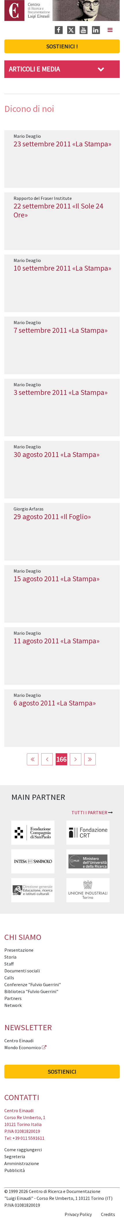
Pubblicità (14, 1170)
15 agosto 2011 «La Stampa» (56, 578)
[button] (100, 68)
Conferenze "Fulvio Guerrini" (32, 984)
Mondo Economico (22, 1047)
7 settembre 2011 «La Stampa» (61, 330)
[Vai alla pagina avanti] (75, 759)
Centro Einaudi (18, 1040)
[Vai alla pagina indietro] (47, 759)
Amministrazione (21, 1163)
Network (13, 1005)
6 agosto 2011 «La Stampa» (55, 702)
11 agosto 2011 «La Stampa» (56, 640)
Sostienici (62, 1071)
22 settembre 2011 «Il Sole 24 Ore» (58, 210)
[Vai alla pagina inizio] (32, 759)
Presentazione (18, 950)
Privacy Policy (78, 1214)
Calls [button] (9, 977)
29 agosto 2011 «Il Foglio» (52, 516)
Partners (13, 998)
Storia (10, 957)
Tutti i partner (89, 812)
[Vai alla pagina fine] (90, 759)
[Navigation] (110, 30)
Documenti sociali (22, 971)
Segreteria (14, 1156)
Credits (108, 1214)
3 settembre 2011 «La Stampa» (61, 392)
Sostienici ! (62, 46)
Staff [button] (9, 964)
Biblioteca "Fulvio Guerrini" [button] (31, 991)
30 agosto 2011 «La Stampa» (56, 454)
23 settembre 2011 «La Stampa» (62, 143)
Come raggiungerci (23, 1149)
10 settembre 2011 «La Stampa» (62, 268)
